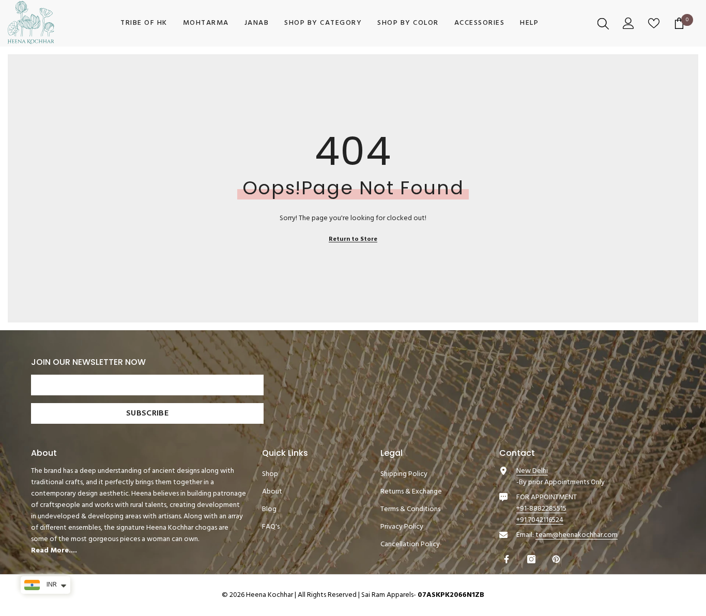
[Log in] (629, 23)
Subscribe (147, 413)
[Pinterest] (557, 559)
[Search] (604, 23)
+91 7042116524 (539, 520)
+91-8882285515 (541, 509)
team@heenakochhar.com (576, 535)
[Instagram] (532, 559)
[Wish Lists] (655, 23)
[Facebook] (507, 559)
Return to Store (353, 239)
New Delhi (532, 471)
